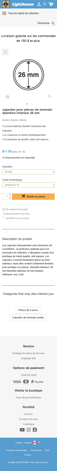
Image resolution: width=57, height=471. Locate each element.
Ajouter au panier (35, 196)
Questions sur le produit (17, 218)
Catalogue (28, 424)
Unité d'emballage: (12, 180)
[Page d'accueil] (18, 4)
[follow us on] (22, 430)
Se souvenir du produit (16, 209)
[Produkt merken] (7, 96)
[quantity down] (10, 198)
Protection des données (16, 450)
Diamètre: (7, 167)
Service (28, 414)
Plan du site (36, 450)
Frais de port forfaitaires (28, 397)
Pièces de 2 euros (28, 310)
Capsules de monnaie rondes (28, 317)
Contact (27, 455)
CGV (47, 450)
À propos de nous (28, 419)
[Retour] (5, 52)
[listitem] (28, 75)
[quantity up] (10, 195)
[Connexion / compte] (39, 4)
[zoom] (49, 96)
